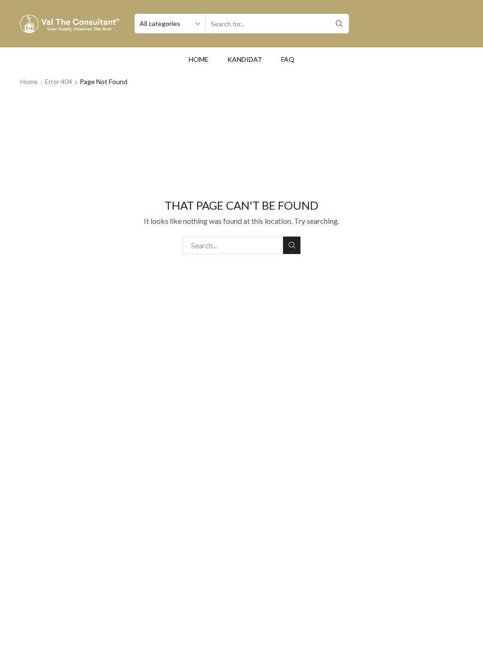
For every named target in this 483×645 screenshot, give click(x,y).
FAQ (287, 59)
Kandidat (244, 59)
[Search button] (339, 23)
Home (198, 59)
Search (291, 245)
